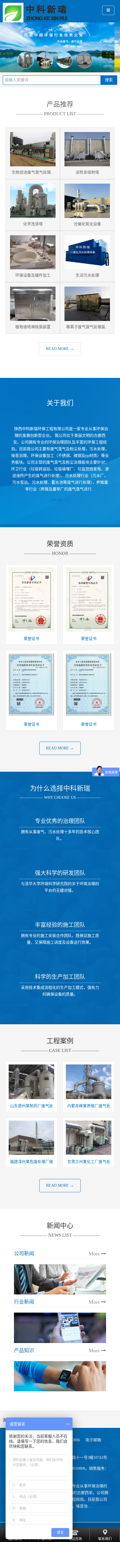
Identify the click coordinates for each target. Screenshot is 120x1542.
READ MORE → (60, 349)
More (95, 1253)
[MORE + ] (60, 500)
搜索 (109, 80)
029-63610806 (73, 1468)
